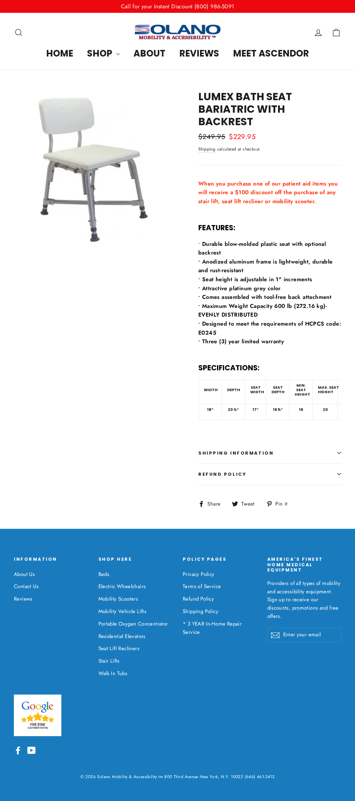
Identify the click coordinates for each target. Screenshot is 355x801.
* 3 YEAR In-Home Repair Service (212, 628)
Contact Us (26, 586)
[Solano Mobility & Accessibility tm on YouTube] (31, 749)
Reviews (23, 599)
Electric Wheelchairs (122, 586)
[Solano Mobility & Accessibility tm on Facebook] (18, 749)
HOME (59, 53)
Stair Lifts (109, 661)
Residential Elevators (122, 636)
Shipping (206, 149)
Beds (104, 574)
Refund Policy (222, 474)
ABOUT (149, 53)
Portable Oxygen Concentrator (133, 624)
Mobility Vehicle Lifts (122, 611)
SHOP (100, 53)
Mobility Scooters (118, 599)
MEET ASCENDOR (271, 53)
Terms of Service (202, 586)
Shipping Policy (200, 611)
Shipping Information (236, 453)
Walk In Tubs (113, 673)
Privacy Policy (199, 574)
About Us (24, 574)
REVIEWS (199, 53)
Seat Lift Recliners (119, 648)
